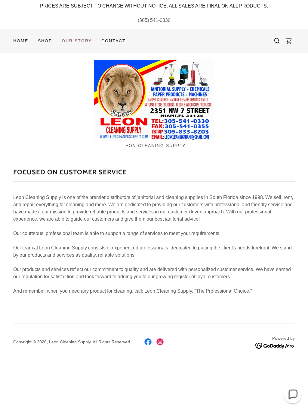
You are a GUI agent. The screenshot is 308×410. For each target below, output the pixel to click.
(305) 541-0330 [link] (154, 20)
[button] (292, 394)
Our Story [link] (77, 40)
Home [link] (20, 40)
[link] (289, 41)
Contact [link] (113, 40)
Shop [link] (45, 40)
